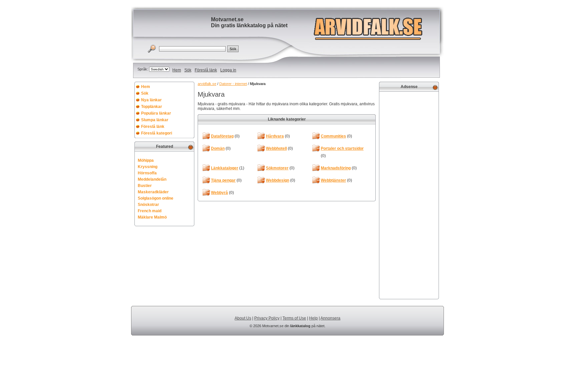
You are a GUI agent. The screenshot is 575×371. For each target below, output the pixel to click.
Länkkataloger (224, 168)
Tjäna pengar (223, 180)
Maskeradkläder (153, 192)
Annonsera (330, 318)
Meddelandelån (152, 179)
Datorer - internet (233, 84)
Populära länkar (156, 113)
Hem (176, 70)
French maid (149, 211)
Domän (218, 148)
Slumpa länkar (154, 120)
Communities (333, 136)
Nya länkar (151, 100)
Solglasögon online (155, 198)
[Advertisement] (409, 194)
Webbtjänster (333, 180)
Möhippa (146, 160)
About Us (243, 318)
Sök (187, 70)
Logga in (228, 70)
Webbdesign (277, 180)
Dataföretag (222, 136)
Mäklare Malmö (152, 217)
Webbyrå (219, 192)
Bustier (145, 185)
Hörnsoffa (147, 173)
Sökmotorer (277, 168)
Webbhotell (276, 148)
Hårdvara (275, 136)
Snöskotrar (148, 204)
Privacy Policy (267, 318)
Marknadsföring (336, 168)
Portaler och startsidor (342, 148)
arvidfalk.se (207, 84)
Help (313, 318)
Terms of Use (294, 318)
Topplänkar (151, 106)
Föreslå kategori (156, 133)
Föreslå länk (206, 70)
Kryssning (147, 166)
